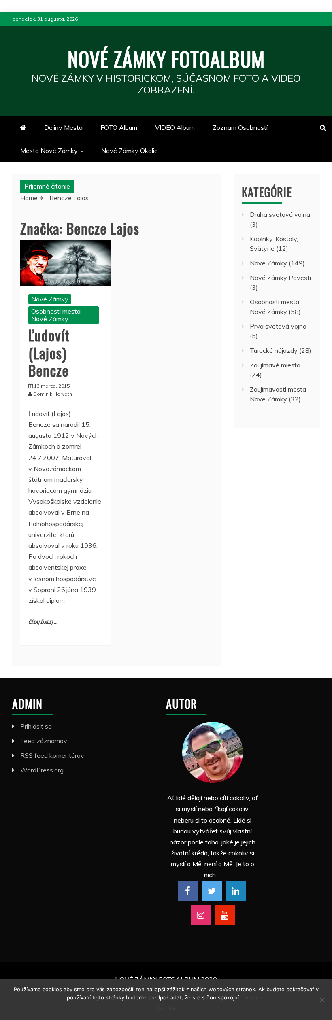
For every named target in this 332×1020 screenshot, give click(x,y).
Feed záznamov (43, 741)
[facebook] (188, 891)
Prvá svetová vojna (278, 326)
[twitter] (212, 891)
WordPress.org (42, 770)
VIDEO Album (175, 127)
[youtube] (225, 915)
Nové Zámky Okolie (129, 150)
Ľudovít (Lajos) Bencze (49, 352)
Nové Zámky (49, 299)
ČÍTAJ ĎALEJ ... (42, 622)
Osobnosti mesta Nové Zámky (56, 315)
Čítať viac (253, 997)
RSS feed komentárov (52, 755)
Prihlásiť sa (36, 726)
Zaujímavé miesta (275, 365)
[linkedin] (236, 891)
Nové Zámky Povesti (280, 278)
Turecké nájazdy (274, 350)
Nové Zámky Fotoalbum (166, 58)
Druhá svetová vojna (280, 214)
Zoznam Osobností (240, 127)
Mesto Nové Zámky (49, 150)
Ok (159, 1008)
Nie (171, 1008)
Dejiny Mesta (63, 127)
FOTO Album (118, 127)
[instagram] (201, 915)
